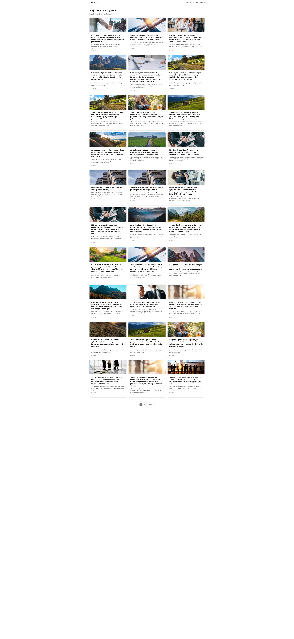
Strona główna (200, 2)
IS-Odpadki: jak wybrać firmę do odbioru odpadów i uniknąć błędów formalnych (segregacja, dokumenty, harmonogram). (184, 152)
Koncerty (93, 2)
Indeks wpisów (190, 2)
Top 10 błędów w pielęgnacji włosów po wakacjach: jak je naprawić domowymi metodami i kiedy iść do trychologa (145, 304)
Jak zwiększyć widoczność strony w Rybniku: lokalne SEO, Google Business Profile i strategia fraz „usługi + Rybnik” (144, 152)
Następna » (150, 404)
